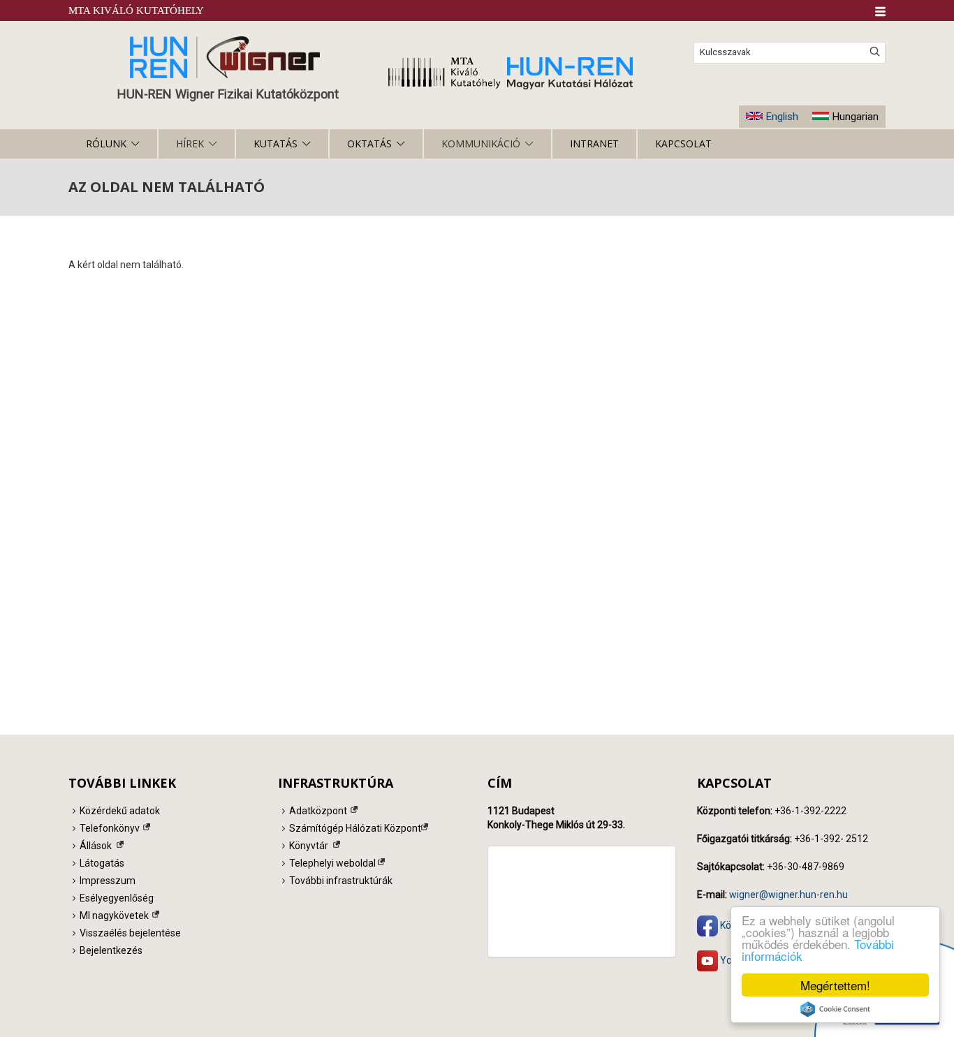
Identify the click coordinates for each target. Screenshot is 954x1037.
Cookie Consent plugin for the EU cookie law (835, 1009)
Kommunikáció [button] (480, 143)
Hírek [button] (190, 143)
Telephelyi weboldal (332, 863)
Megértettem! (835, 985)
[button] (880, 11)
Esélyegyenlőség (117, 898)
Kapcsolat (683, 143)
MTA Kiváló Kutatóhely (136, 10)
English (781, 116)
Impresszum (107, 880)
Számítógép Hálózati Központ (355, 828)
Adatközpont (318, 810)
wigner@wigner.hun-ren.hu (788, 894)
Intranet (594, 143)
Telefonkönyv (110, 828)
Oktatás (369, 143)
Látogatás (102, 863)
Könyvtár (308, 845)
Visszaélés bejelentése (130, 933)
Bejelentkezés (111, 950)
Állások (96, 845)
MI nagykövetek (114, 915)
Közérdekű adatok (120, 810)
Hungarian (855, 116)
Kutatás (276, 143)
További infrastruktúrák (340, 880)
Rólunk (106, 143)
